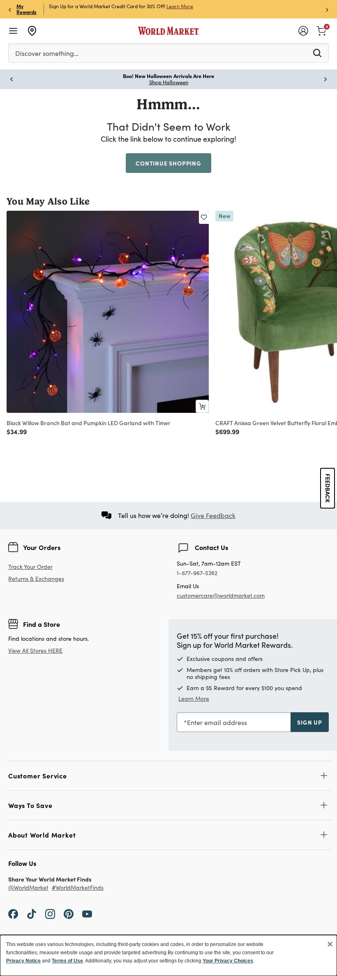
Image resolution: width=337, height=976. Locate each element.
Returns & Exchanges (36, 578)
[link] (321, 30)
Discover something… (46, 53)
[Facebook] (13, 913)
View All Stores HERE (35, 650)
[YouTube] (87, 913)
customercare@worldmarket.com (221, 595)
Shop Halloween (168, 82)
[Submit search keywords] (317, 52)
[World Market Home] (168, 31)
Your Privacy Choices (228, 961)
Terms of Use (67, 961)
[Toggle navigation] (13, 30)
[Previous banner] (10, 9)
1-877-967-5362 (197, 573)
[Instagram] (50, 913)
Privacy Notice (23, 961)
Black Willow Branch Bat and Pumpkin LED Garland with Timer (89, 423)
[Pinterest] (69, 913)
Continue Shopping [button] (168, 163)
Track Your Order (30, 567)
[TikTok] (32, 913)
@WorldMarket (28, 887)
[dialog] (168, 955)
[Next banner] (327, 9)
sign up (309, 722)
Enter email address (217, 722)
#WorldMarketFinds (78, 887)
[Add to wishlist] (204, 217)
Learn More (179, 6)
